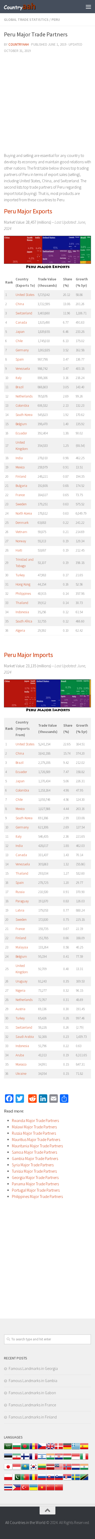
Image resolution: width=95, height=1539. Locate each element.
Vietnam (21, 532)
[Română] (33, 1479)
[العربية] (8, 1448)
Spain (20, 359)
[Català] (33, 1448)
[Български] (16, 1448)
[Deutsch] (67, 1448)
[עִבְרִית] (42, 1459)
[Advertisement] (47, 104)
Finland (21, 476)
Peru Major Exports (28, 211)
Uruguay (21, 981)
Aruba (20, 1055)
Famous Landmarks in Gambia (33, 1380)
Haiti (19, 550)
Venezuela (23, 368)
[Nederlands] (76, 1469)
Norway (21, 541)
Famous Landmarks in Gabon (32, 1392)
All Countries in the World (25, 1522)
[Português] (25, 1479)
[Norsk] (67, 1469)
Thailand (22, 603)
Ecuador (21, 433)
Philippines (23, 593)
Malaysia (22, 947)
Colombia (22, 405)
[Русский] (42, 1479)
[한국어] (33, 1469)
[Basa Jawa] (16, 1469)
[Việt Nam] (42, 1490)
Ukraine (21, 1073)
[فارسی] (16, 1459)
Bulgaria (21, 485)
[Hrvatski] (59, 1459)
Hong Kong (23, 584)
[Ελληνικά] (76, 1448)
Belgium (21, 424)
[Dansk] (59, 1448)
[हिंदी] (50, 1459)
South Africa (24, 621)
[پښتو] (16, 1479)
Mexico (20, 467)
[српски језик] (67, 1479)
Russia (20, 892)
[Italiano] (84, 1459)
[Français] (33, 1459)
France (20, 495)
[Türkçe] (25, 1490)
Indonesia (22, 612)
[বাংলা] (25, 1448)
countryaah (18, 44)
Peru (55, 19)
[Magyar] (67, 1459)
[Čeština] (42, 1448)
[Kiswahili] (84, 1479)
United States (25, 295)
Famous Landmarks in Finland (33, 1417)
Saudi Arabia (25, 1036)
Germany (22, 350)
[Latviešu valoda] (50, 1469)
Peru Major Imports (28, 655)
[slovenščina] (59, 1479)
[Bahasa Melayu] (59, 1469)
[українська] (33, 1490)
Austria (20, 1009)
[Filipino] (16, 1490)
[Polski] (8, 1479)
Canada (21, 322)
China (20, 304)
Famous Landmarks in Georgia (33, 1368)
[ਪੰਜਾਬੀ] (84, 1469)
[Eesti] (8, 1459)
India (19, 458)
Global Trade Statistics (26, 19)
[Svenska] (76, 1479)
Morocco (21, 1064)
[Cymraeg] (50, 1448)
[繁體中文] (59, 1490)
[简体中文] (50, 1490)
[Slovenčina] (50, 1479)
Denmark (22, 522)
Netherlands (24, 396)
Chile (19, 341)
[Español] (84, 1448)
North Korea (24, 513)
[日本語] (8, 1469)
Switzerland (24, 313)
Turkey (20, 575)
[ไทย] (8, 1490)
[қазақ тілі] (25, 1469)
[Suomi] (25, 1459)
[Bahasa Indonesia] (76, 1459)
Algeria (20, 630)
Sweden (21, 504)
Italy (19, 378)
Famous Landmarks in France (32, 1404)
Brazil (19, 387)
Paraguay (22, 901)
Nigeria (20, 990)
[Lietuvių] (42, 1469)
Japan (20, 331)
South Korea (24, 415)
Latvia (20, 910)
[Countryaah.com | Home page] (25, 6)
